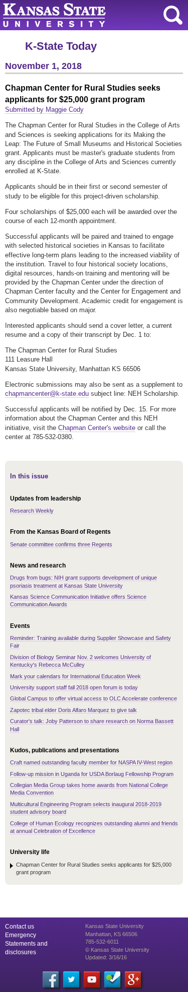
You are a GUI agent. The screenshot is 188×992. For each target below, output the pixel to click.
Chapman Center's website (96, 428)
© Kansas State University (117, 950)
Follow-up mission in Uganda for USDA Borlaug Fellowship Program (91, 774)
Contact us (19, 926)
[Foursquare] (112, 979)
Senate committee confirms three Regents (61, 544)
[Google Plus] (133, 979)
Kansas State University (91, 15)
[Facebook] (51, 979)
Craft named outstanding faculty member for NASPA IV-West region (91, 762)
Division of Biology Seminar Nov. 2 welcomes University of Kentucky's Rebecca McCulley (80, 661)
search (173, 15)
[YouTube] (92, 979)
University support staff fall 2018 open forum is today (74, 687)
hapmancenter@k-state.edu (49, 393)
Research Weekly (32, 511)
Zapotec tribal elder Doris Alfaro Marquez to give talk (73, 710)
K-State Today (61, 46)
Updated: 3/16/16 (106, 957)
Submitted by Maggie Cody (44, 109)
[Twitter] (71, 979)
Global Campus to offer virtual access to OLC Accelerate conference (93, 698)
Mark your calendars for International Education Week (75, 676)
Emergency (20, 935)
